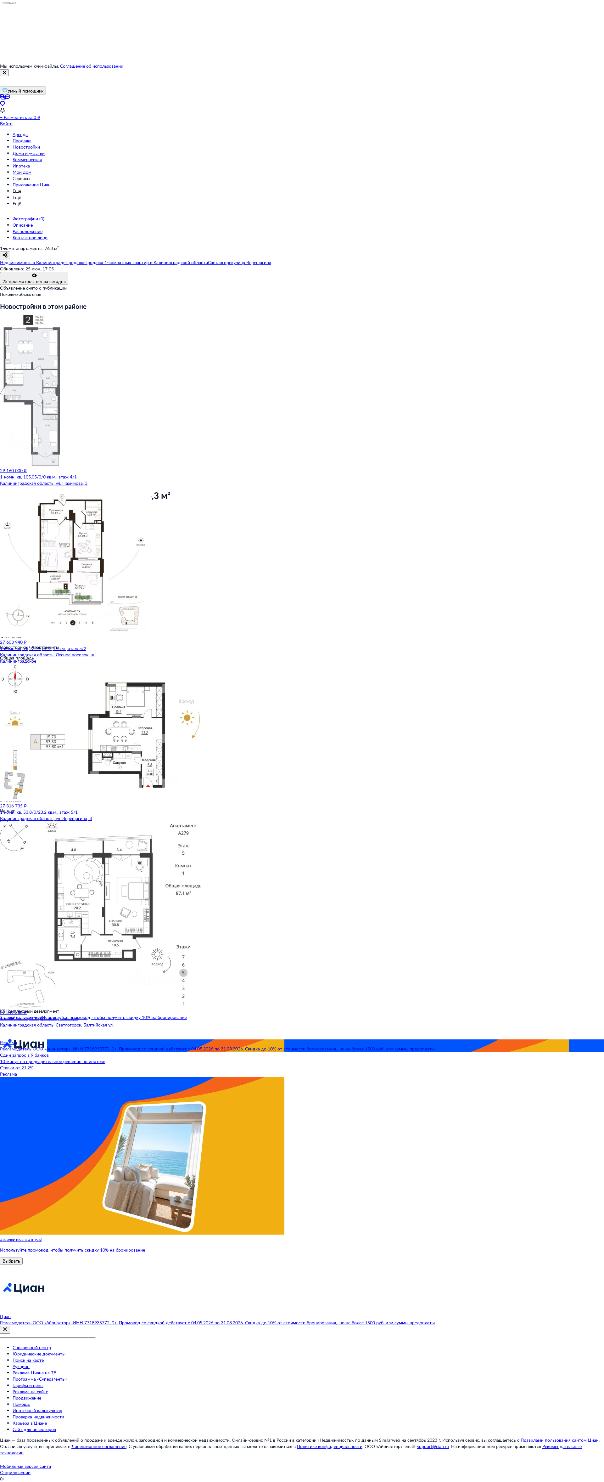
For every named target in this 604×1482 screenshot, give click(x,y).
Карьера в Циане (30, 1423)
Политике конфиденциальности (329, 1446)
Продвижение (27, 1398)
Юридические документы (39, 1354)
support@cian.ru (433, 1446)
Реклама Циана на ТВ (34, 1373)
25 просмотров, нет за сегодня (34, 281)
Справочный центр (32, 1347)
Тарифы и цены (28, 1385)
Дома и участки (29, 153)
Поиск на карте (28, 1360)
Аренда (20, 134)
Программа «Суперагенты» (40, 1379)
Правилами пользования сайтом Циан (560, 1440)
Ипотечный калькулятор (37, 1410)
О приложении (15, 1472)
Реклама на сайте (30, 1391)
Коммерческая (27, 159)
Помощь (21, 1404)
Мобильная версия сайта (25, 1466)
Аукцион (21, 1366)
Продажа (22, 141)
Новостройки (26, 147)
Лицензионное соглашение (98, 1446)
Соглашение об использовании (91, 66)
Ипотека (21, 166)
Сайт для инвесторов (34, 1429)
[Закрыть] (4, 72)
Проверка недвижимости (38, 1417)
